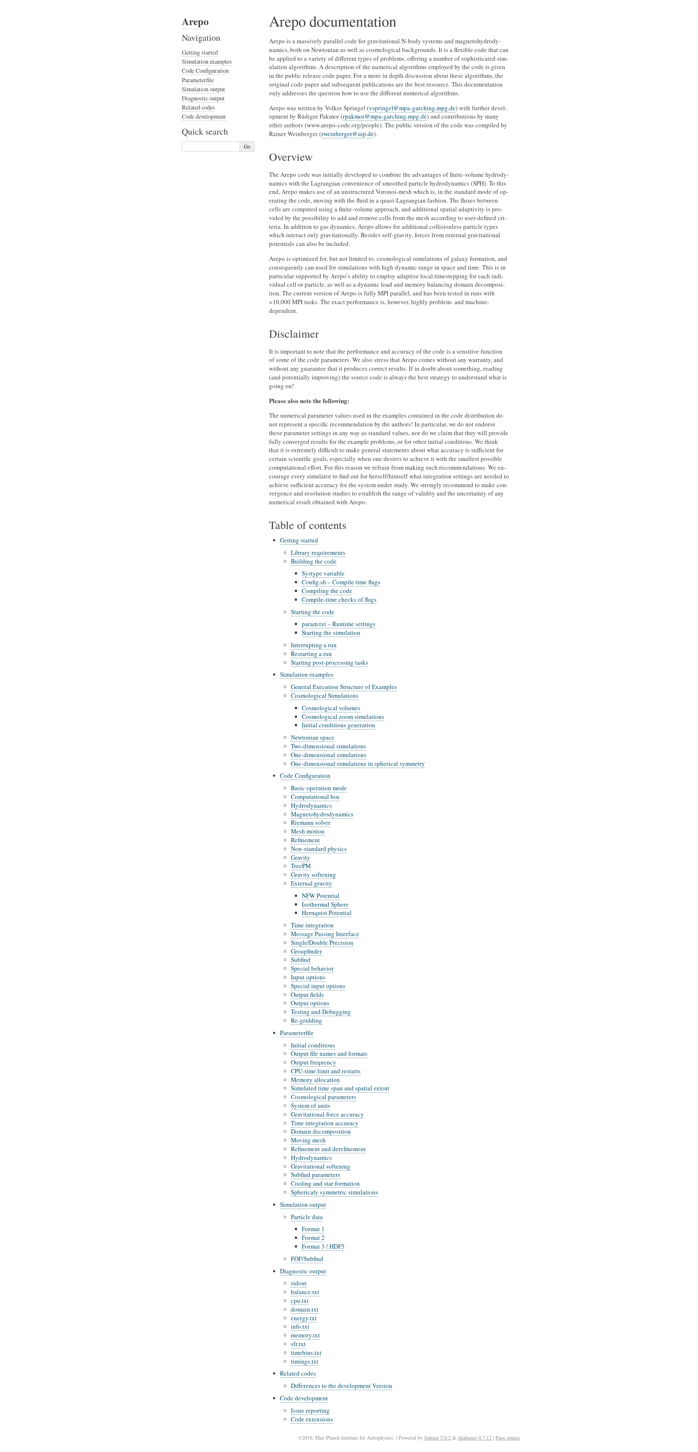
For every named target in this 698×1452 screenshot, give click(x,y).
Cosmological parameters (323, 1097)
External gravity (311, 883)
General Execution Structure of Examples (344, 687)
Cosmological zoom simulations (343, 716)
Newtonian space (312, 737)
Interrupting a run (314, 645)
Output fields (307, 994)
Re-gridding (306, 1020)
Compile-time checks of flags (339, 599)
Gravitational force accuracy (327, 1114)
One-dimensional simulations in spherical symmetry (358, 763)
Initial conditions (313, 1045)
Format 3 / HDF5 (323, 1246)
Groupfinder (306, 951)
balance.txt (305, 1292)
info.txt (300, 1326)
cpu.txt (300, 1300)
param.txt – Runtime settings (339, 624)
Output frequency (313, 1062)
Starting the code (312, 612)
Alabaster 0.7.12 (475, 1437)
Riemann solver (310, 822)
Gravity (300, 857)
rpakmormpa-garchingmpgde (385, 116)
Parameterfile (297, 1033)
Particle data (307, 1217)
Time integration (312, 925)
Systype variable (323, 573)
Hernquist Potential (327, 912)
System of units (310, 1105)
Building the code (314, 561)
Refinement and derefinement (328, 1149)
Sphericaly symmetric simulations (334, 1192)
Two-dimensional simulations (328, 746)
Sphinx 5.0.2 (437, 1437)
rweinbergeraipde (347, 134)
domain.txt (304, 1309)
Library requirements (318, 552)
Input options (308, 977)
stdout (299, 1283)
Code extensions (312, 1419)
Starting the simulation (331, 632)
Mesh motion (308, 831)
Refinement (305, 840)
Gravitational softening (320, 1166)
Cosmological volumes (331, 708)
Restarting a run (311, 653)
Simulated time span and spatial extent (340, 1088)
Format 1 (313, 1229)
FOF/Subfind (307, 1258)
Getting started (299, 540)
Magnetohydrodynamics (322, 814)
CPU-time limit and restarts (326, 1071)
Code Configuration (305, 775)
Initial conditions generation (338, 725)
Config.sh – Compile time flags (341, 582)
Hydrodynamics (311, 805)
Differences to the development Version (341, 1385)
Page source (508, 1437)
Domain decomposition (321, 1131)
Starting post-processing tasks (329, 662)
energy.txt (304, 1318)
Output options (310, 1003)
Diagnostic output (303, 1271)
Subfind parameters (315, 1174)
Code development (304, 1398)
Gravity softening (313, 874)
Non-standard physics (319, 848)
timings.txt (304, 1361)
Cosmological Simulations (324, 695)
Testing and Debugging (321, 1011)
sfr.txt (298, 1344)
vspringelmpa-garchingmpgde (412, 108)
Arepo (195, 21)
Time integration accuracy (324, 1123)
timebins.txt (306, 1352)
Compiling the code (327, 590)
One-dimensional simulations (328, 755)
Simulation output (303, 1204)
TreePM (301, 866)
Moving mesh (308, 1140)
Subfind (300, 959)
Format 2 (313, 1237)
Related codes (298, 1373)
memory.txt (305, 1335)
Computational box (315, 796)
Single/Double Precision (322, 942)
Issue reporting (310, 1410)
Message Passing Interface (325, 934)
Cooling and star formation (325, 1183)
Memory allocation (315, 1079)
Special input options (318, 986)
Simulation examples (306, 674)
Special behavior (312, 968)
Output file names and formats (329, 1053)
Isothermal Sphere (325, 904)
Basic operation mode (319, 788)
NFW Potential (321, 895)
